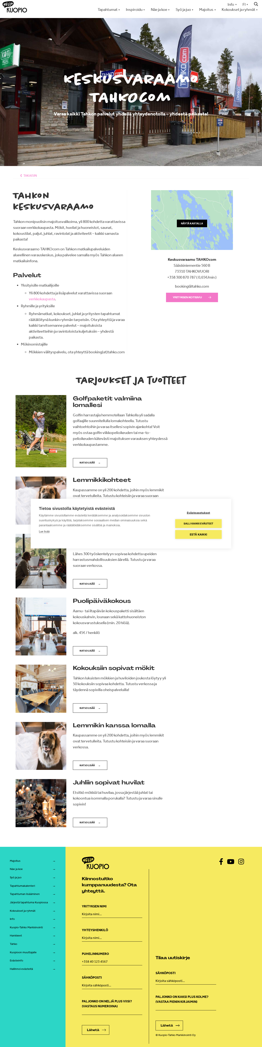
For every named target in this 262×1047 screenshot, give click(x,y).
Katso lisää (87, 462)
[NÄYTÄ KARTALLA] (192, 253)
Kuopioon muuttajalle (23, 952)
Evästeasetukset (198, 512)
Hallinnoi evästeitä (21, 969)
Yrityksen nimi (94, 906)
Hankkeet (16, 935)
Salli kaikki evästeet (198, 523)
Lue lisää (44, 531)
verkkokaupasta (42, 299)
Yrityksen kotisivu (187, 297)
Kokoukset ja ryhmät (22, 911)
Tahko (13, 944)
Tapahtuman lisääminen (25, 894)
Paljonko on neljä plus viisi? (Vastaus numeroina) (107, 1003)
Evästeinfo (16, 960)
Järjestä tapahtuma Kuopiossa (29, 902)
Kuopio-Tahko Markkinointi (26, 927)
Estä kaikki (198, 534)
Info (231, 4)
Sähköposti (92, 977)
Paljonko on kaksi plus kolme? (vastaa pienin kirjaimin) (182, 999)
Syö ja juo (15, 877)
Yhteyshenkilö (95, 930)
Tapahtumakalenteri (22, 886)
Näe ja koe (16, 869)
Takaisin (30, 175)
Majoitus (15, 861)
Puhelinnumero (95, 954)
